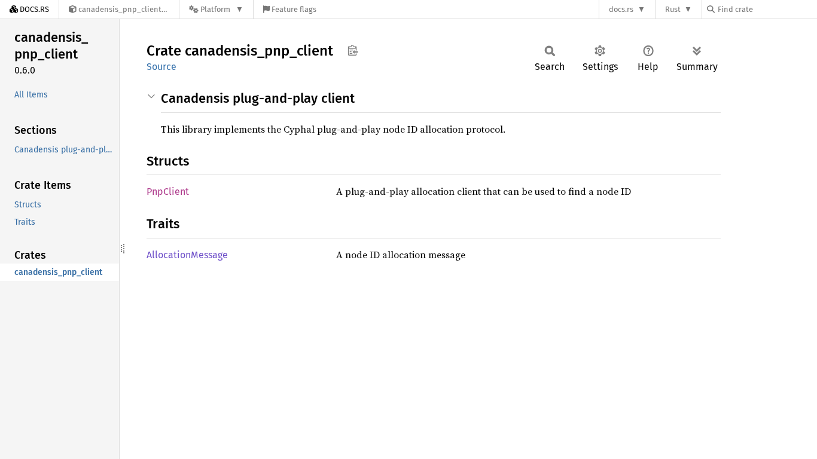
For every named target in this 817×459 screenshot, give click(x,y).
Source (161, 66)
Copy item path (352, 50)
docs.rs (621, 9)
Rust (673, 9)
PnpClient (168, 191)
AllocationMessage (187, 255)
